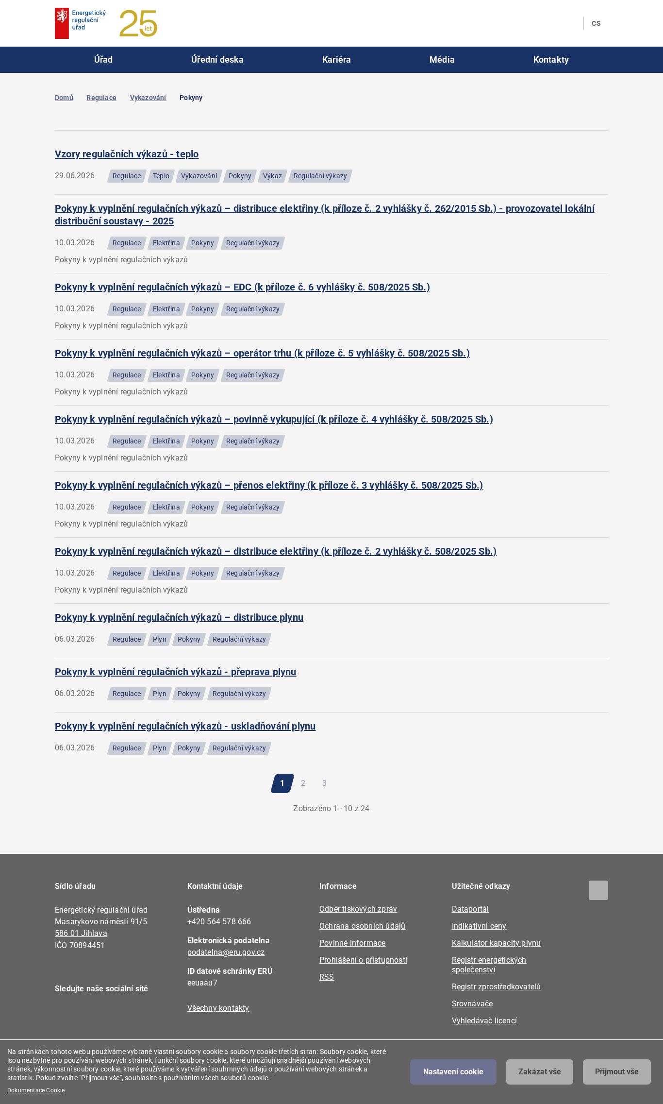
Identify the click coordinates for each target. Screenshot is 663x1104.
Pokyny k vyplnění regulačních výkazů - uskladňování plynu (185, 726)
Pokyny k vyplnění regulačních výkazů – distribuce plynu (179, 617)
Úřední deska (217, 59)
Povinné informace (352, 943)
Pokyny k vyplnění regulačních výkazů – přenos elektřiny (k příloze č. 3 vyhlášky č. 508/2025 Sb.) (269, 485)
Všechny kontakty (218, 1008)
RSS (326, 977)
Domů (64, 98)
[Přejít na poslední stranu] (380, 783)
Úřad (103, 59)
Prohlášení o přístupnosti (363, 960)
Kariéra (336, 59)
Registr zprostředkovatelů (496, 986)
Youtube (121, 1016)
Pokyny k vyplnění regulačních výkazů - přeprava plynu (176, 672)
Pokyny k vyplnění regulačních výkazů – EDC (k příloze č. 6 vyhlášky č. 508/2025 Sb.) (242, 287)
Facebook (68, 1016)
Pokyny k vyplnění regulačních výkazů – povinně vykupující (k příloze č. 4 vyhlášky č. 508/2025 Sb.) (274, 419)
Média (442, 59)
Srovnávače (472, 1003)
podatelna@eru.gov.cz (226, 952)
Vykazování (148, 98)
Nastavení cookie (453, 1071)
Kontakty (551, 59)
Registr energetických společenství (489, 964)
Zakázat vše (539, 1071)
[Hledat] (570, 23)
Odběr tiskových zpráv (358, 909)
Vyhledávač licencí (484, 1020)
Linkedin (95, 1016)
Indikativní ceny (479, 926)
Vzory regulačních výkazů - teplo (127, 154)
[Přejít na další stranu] (352, 783)
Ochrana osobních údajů (362, 926)
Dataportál (470, 909)
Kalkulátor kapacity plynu (496, 943)
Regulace (101, 98)
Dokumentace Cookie (36, 1090)
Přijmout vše (617, 1071)
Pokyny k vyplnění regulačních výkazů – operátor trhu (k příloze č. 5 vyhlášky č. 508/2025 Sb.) (262, 353)
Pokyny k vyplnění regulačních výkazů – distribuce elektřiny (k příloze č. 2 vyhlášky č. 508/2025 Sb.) (276, 551)
